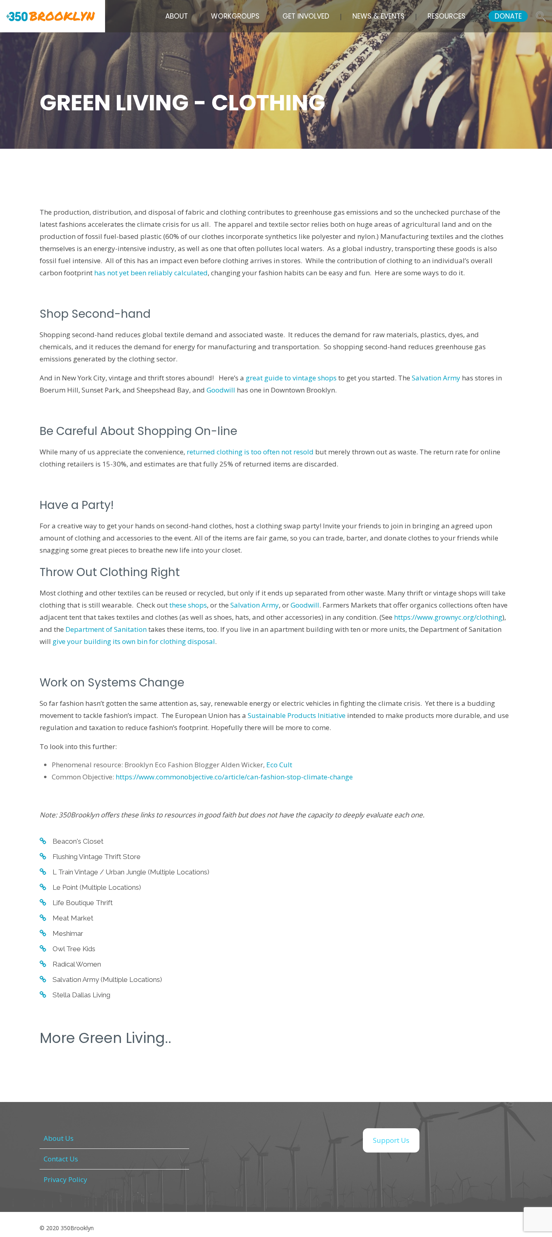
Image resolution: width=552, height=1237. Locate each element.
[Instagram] (255, 1140)
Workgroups (235, 16)
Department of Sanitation (106, 629)
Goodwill (220, 390)
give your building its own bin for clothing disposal (134, 641)
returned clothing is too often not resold (250, 451)
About (176, 16)
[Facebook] (215, 1140)
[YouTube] (296, 1140)
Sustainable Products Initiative (297, 715)
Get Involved (305, 16)
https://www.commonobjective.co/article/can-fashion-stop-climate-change (234, 776)
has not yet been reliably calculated (151, 272)
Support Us (391, 1140)
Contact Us (61, 1158)
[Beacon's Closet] (71, 841)
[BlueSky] (336, 1140)
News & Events (378, 16)
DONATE (508, 16)
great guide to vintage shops (291, 377)
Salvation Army (436, 377)
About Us (59, 1138)
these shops (188, 605)
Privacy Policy (65, 1179)
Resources (447, 16)
